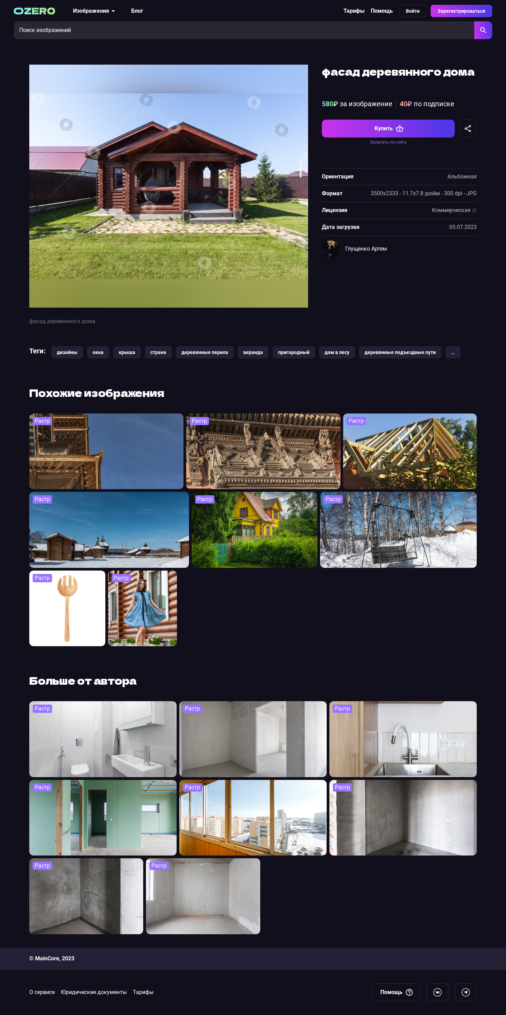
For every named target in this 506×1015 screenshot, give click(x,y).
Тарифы (354, 11)
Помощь (382, 11)
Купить (384, 128)
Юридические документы (94, 992)
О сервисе (42, 992)
